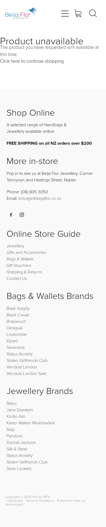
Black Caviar (18, 315)
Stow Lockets (19, 468)
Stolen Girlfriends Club (27, 360)
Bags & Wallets (20, 259)
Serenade (16, 347)
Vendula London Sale (26, 373)
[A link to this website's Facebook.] (11, 214)
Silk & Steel (17, 449)
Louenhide (17, 334)
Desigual (15, 328)
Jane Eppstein (20, 410)
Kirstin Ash (16, 416)
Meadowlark (43, 423)
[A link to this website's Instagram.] (21, 214)
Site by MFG (41, 496)
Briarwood (16, 321)
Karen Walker (19, 423)
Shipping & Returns (24, 272)
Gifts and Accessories (26, 252)
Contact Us (17, 278)
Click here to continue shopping (32, 61)
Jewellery (15, 246)
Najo (11, 429)
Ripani (12, 341)
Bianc (12, 403)
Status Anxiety (20, 354)
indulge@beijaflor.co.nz (39, 198)
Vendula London (22, 367)
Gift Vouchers (19, 265)
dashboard (15, 500)
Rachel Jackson (21, 442)
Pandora (14, 436)
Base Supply (18, 308)
